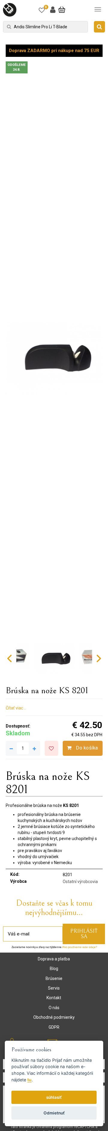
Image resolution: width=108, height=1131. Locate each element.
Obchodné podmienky (54, 1017)
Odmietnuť (54, 1113)
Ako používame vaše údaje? (79, 947)
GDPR (54, 1027)
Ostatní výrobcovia (80, 881)
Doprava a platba (54, 958)
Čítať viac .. (16, 708)
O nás (54, 1007)
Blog (54, 968)
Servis (54, 988)
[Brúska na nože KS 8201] (54, 358)
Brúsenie (54, 978)
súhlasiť (54, 1097)
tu (29, 1079)
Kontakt (53, 997)
